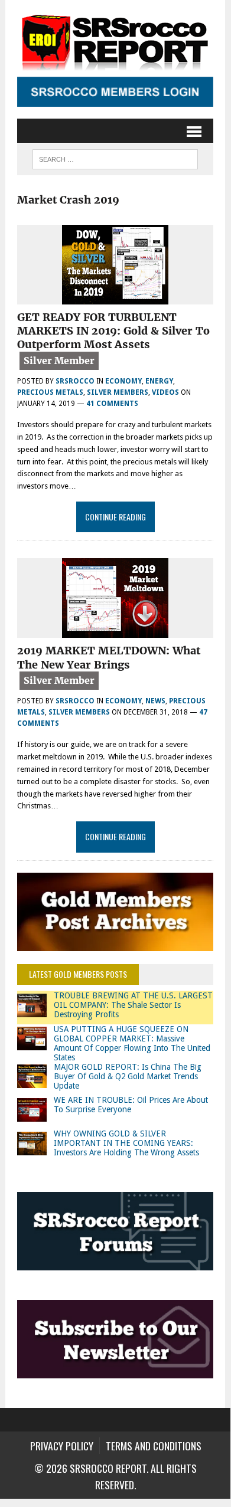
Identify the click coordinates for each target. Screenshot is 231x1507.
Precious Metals (50, 392)
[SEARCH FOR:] (115, 157)
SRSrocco (75, 381)
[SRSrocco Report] (115, 41)
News (155, 701)
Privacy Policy (61, 1445)
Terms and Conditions (153, 1445)
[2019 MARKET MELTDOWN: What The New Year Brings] (115, 630)
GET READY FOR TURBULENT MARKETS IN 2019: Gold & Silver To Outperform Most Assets (113, 331)
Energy (159, 381)
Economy (123, 381)
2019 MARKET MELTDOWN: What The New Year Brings (108, 657)
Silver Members (117, 392)
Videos (165, 392)
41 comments (112, 403)
